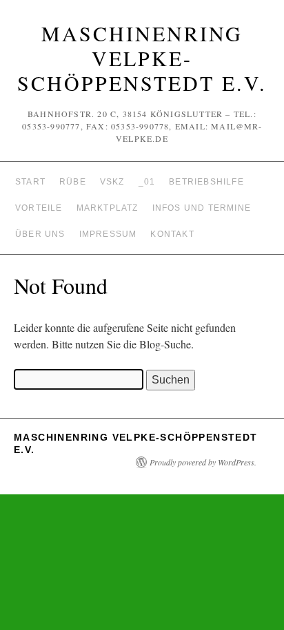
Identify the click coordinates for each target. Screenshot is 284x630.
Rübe (72, 182)
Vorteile (39, 208)
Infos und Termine (201, 208)
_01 (147, 182)
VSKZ (112, 182)
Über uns (40, 234)
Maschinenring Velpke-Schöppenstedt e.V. (142, 57)
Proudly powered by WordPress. (203, 462)
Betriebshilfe (206, 182)
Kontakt (172, 234)
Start (30, 182)
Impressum (108, 234)
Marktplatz (108, 208)
